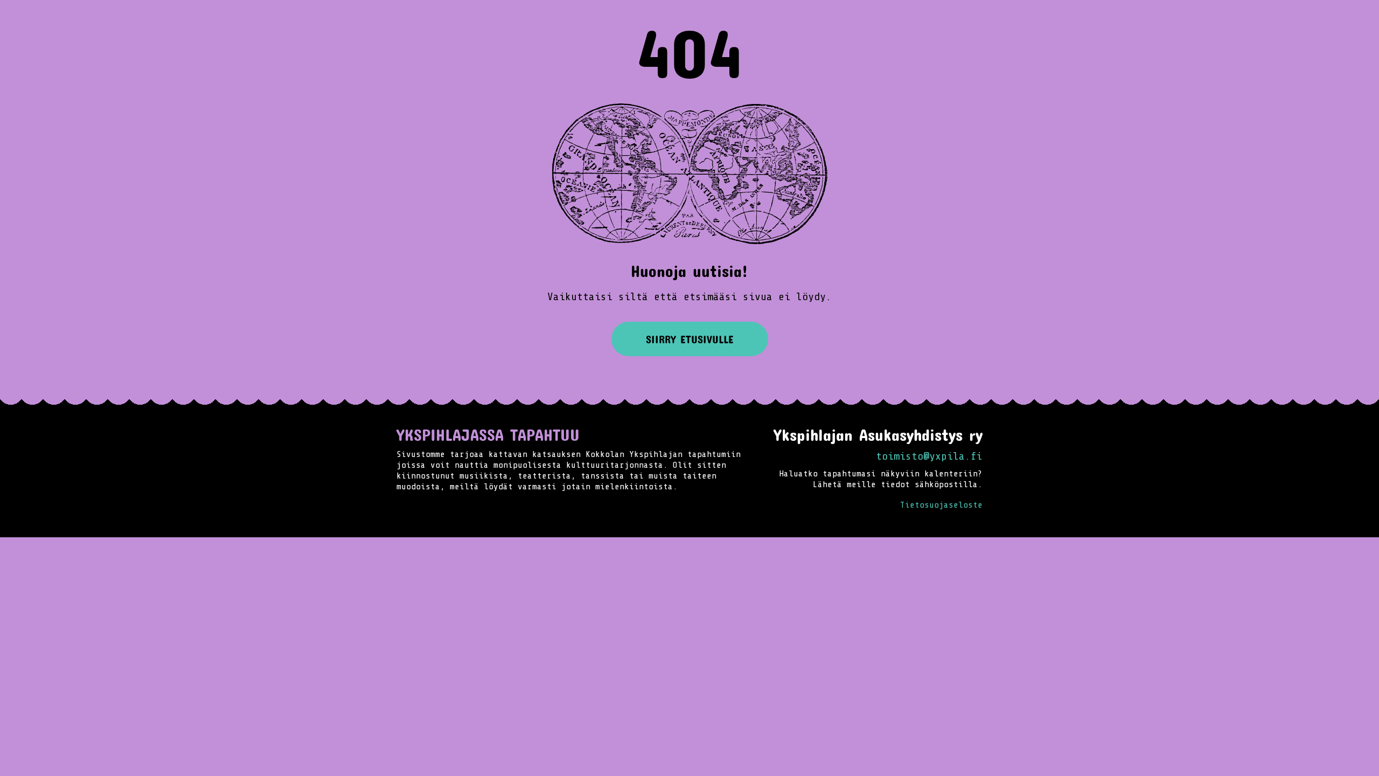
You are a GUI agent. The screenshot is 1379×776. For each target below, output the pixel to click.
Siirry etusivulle (690, 338)
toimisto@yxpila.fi (929, 456)
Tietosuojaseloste (941, 505)
